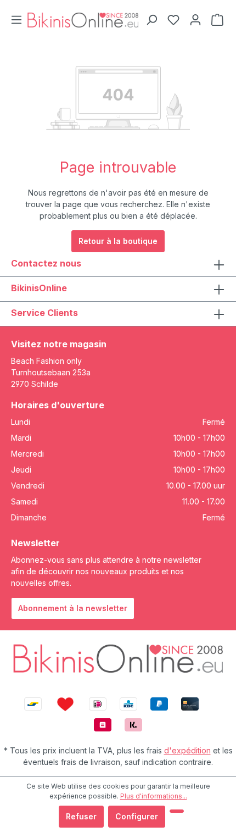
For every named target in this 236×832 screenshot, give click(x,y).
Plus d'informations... (153, 796)
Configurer (136, 816)
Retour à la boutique (118, 241)
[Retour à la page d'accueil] (82, 19)
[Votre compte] (195, 20)
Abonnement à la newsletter (72, 608)
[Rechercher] (151, 20)
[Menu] (16, 20)
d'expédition (187, 750)
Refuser (81, 816)
